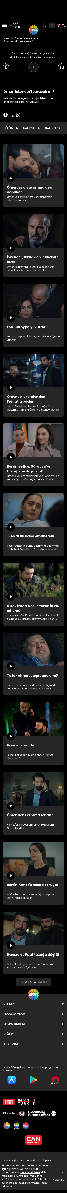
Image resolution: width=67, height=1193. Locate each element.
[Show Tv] (33, 30)
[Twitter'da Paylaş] (12, 115)
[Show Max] (26, 1126)
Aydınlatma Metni (30, 1176)
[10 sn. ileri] (61, 65)
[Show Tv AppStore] (11, 1080)
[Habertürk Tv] (23, 1102)
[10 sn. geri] (6, 65)
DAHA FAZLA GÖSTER (33, 982)
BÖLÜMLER (10, 128)
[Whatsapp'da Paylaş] (18, 114)
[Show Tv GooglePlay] (33, 1080)
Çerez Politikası (30, 1172)
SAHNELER (52, 128)
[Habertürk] (9, 1102)
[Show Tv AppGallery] (55, 1080)
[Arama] (63, 25)
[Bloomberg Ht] (14, 1113)
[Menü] (4, 25)
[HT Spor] (36, 1102)
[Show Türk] (16, 1126)
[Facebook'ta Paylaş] (5, 115)
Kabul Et (58, 1180)
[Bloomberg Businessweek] (42, 1113)
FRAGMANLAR (32, 128)
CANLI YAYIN (16, 25)
